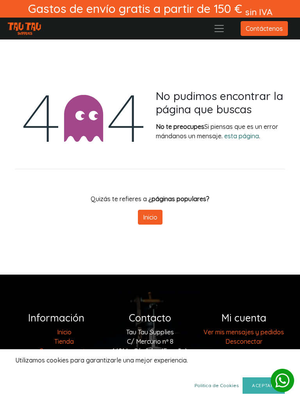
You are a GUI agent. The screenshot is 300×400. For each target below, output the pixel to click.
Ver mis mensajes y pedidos (244, 332)
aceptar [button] (263, 385)
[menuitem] (64, 332)
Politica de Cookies (217, 385)
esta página (241, 136)
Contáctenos (264, 28)
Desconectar (243, 341)
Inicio (150, 217)
